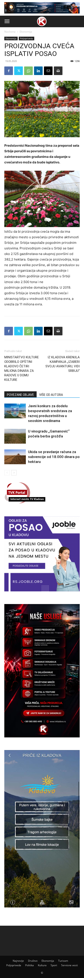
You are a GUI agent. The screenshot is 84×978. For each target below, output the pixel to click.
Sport (54, 965)
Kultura (42, 965)
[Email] (48, 70)
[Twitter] (18, 70)
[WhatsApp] (28, 70)
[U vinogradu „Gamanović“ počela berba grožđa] (15, 436)
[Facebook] (8, 70)
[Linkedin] (38, 70)
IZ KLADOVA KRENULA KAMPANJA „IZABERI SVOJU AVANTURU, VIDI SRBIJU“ (62, 364)
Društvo (32, 961)
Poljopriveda (26, 38)
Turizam (63, 961)
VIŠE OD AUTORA (51, 394)
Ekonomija (26, 31)
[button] (7, 21)
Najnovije (18, 961)
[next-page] (14, 472)
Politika (29, 965)
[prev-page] (7, 472)
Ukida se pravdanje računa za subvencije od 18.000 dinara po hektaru (54, 457)
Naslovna (10, 31)
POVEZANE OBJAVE (20, 394)
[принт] (58, 70)
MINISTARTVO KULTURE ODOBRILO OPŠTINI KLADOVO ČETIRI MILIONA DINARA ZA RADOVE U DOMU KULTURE (21, 368)
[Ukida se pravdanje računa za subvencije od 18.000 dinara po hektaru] (15, 456)
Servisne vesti (69, 965)
